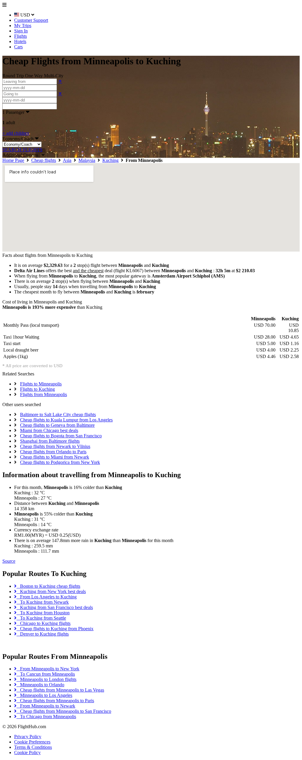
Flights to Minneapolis (41, 383)
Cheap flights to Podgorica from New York (60, 462)
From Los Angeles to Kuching (47, 596)
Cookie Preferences (32, 741)
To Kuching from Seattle (41, 618)
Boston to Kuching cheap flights (48, 586)
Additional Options (22, 154)
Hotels (20, 41)
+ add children (15, 133)
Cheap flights (43, 160)
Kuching (110, 160)
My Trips (22, 25)
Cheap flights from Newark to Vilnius (55, 446)
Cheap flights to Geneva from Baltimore (57, 425)
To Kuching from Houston (43, 612)
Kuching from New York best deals (51, 591)
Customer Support (31, 20)
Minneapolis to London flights (46, 679)
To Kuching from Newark (43, 602)
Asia (67, 160)
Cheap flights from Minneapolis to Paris (55, 700)
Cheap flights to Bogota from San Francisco (61, 435)
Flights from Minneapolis (43, 394)
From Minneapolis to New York (48, 668)
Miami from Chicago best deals (49, 430)
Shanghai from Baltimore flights (50, 441)
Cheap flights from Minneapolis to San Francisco (64, 711)
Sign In (21, 30)
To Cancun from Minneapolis (46, 674)
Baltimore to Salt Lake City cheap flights (58, 414)
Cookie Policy (27, 752)
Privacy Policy (27, 736)
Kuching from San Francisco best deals (55, 607)
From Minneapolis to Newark (46, 705)
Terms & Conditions (33, 747)
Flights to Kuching (37, 389)
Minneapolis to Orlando (40, 684)
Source (8, 561)
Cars (18, 46)
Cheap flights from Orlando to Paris (53, 451)
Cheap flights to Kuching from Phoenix (55, 628)
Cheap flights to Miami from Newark (54, 456)
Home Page (13, 160)
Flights (20, 36)
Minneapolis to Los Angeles (44, 695)
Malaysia (86, 160)
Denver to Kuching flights (43, 633)
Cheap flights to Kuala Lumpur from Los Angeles (66, 419)
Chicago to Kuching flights (43, 623)
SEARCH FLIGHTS (22, 149)
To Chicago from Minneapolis (46, 716)
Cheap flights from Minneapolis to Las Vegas (60, 689)
